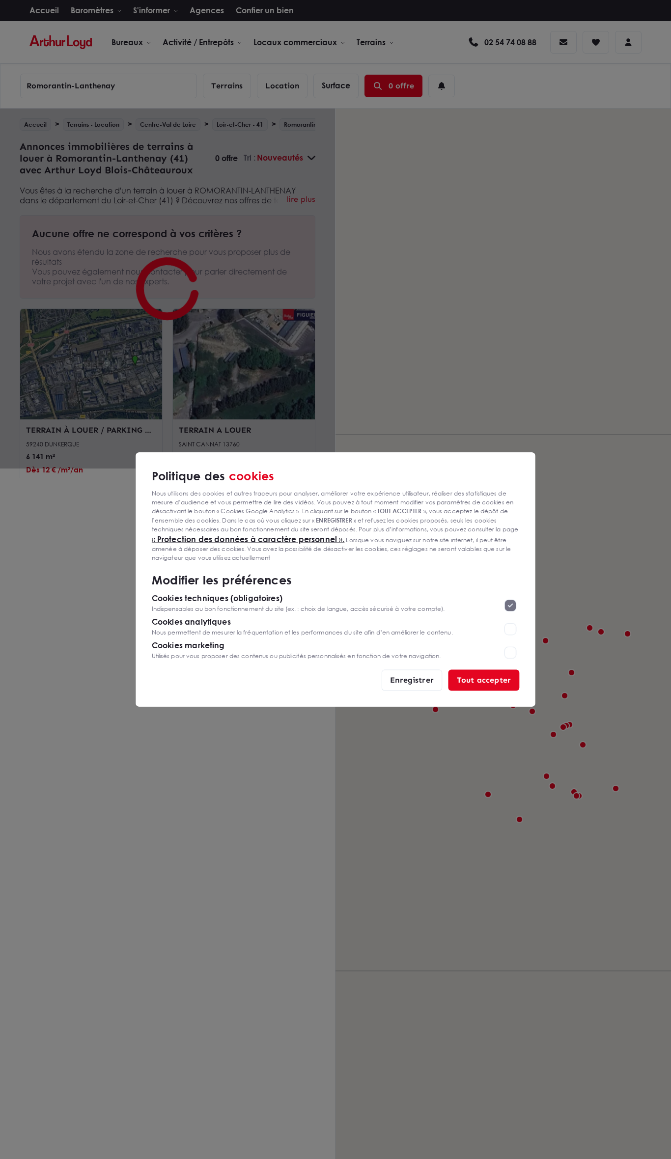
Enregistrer (412, 680)
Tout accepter (484, 680)
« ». (248, 539)
